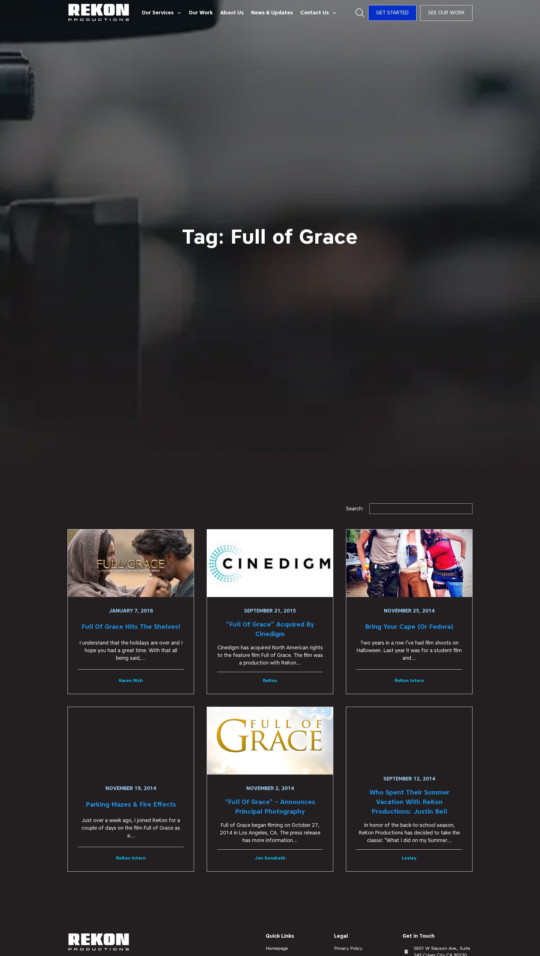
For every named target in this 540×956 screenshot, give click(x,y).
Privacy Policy (348, 948)
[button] (161, 13)
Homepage (277, 948)
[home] (99, 13)
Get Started (392, 13)
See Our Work (446, 13)
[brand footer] (99, 942)
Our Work (201, 13)
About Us (232, 13)
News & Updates (272, 13)
